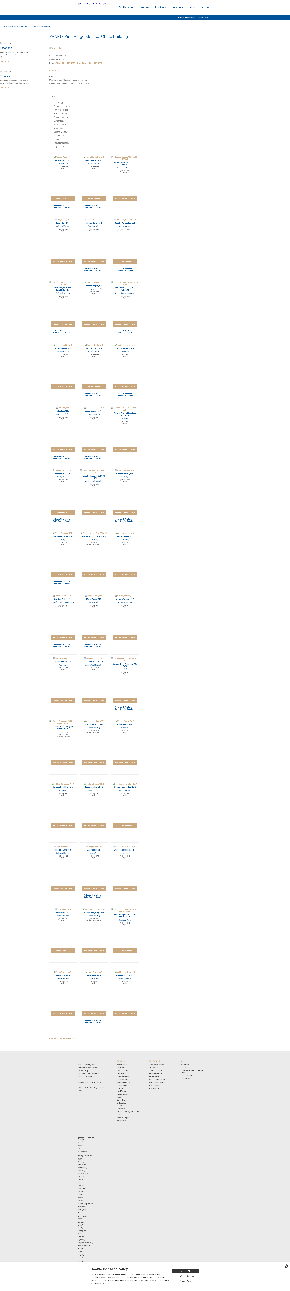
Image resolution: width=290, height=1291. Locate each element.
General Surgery (122, 1085)
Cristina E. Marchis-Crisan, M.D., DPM (125, 414)
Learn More (4, 62)
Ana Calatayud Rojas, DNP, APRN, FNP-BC (125, 916)
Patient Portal (203, 18)
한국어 (80, 1201)
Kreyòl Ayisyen (83, 1174)
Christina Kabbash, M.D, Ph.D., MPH (125, 289)
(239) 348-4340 (63, 296)
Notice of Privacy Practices (88, 1068)
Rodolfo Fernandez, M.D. (125, 223)
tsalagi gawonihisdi (85, 1156)
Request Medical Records (158, 1082)
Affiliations (185, 1065)
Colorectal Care (122, 1070)
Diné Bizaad (82, 1216)
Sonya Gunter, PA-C (125, 724)
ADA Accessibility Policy (86, 1065)
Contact (207, 7)
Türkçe (80, 1261)
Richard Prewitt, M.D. (125, 474)
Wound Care (121, 1121)
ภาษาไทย (81, 1258)
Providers (160, 7)
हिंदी (79, 1183)
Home (2, 26)
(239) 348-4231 (94, 292)
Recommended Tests (157, 1079)
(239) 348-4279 (63, 668)
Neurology (120, 1097)
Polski (80, 1228)
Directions (54, 70)
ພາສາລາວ (81, 1207)
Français (81, 1171)
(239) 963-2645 (63, 605)
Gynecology (121, 1088)
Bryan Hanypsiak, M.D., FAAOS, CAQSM (62, 289)
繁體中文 (81, 1159)
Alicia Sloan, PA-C (94, 975)
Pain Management (123, 1106)
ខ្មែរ (79, 1213)
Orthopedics (121, 1103)
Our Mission (185, 1078)
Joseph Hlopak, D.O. (94, 286)
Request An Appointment (125, 199)
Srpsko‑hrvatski (84, 1246)
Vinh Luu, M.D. (63, 411)
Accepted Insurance (156, 1065)
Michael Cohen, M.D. (94, 223)
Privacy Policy (83, 1071)
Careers (184, 1067)
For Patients (126, 7)
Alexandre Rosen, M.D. (63, 536)
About (193, 7)
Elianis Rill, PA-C (63, 912)
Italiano (80, 1194)
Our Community (187, 1075)
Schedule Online (62, 199)
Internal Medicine (123, 1094)
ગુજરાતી (80, 1179)
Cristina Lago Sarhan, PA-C (125, 787)
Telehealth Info (154, 1085)
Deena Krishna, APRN (94, 787)
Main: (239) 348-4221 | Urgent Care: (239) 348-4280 (79, 63)
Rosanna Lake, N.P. (63, 850)
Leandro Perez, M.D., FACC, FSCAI (94, 477)
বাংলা (79, 1148)
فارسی (80, 1225)
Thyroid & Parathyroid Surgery (128, 1112)
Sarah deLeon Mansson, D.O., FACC (125, 665)
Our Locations (18, 26)
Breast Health (122, 1065)
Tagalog (81, 1255)
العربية (80, 1145)
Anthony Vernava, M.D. (125, 599)
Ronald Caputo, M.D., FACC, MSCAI (125, 163)
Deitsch (81, 1222)
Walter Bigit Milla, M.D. (94, 160)
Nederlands (82, 1168)
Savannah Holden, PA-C (63, 787)
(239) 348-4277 (94, 542)
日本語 (80, 1197)
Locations (178, 7)
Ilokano (80, 1191)
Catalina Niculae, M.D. (63, 474)
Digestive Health (123, 1076)
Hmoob (80, 1186)
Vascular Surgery (123, 1118)
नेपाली (80, 1219)
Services (144, 7)
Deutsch (81, 1177)
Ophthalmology (122, 1100)
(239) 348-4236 (94, 229)
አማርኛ (80, 1142)
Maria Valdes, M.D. (94, 599)
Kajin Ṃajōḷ (82, 1210)
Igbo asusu (82, 1189)
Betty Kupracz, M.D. (94, 348)
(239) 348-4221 (125, 730)
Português (82, 1231)
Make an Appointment (186, 18)
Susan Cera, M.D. (63, 223)
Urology (119, 1115)
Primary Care (121, 1109)
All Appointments (155, 1067)
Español (81, 1249)
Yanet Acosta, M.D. (63, 160)
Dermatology (121, 1073)
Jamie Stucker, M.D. (125, 536)
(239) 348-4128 (63, 229)
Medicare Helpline (155, 1073)
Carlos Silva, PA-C (62, 975)
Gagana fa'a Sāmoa (85, 1243)
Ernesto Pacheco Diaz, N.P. (125, 850)
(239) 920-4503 (63, 166)
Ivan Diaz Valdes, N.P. (125, 975)
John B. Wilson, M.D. (62, 662)
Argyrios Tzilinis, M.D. (63, 599)
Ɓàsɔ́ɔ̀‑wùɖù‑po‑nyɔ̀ (85, 1204)
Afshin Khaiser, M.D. (63, 348)
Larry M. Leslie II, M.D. (125, 348)
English (80, 1139)
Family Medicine (122, 1079)
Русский (81, 1240)
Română (81, 1237)
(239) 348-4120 (125, 171)
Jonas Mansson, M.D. (94, 411)
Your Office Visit (155, 1088)
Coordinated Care (155, 1070)
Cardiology (120, 1067)
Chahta (80, 1162)
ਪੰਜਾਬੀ (80, 1234)
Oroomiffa (82, 1165)
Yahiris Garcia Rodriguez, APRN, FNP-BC (62, 728)
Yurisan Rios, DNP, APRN (94, 912)
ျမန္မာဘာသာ (82, 1152)
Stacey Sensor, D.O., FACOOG (94, 536)
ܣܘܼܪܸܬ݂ (80, 1251)
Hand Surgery (122, 1091)
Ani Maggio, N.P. (94, 850)
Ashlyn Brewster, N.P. (94, 662)
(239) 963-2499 (63, 542)
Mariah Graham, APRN (94, 724)
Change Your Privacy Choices (88, 1073)
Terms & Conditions (85, 1076)
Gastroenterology (123, 1082)
